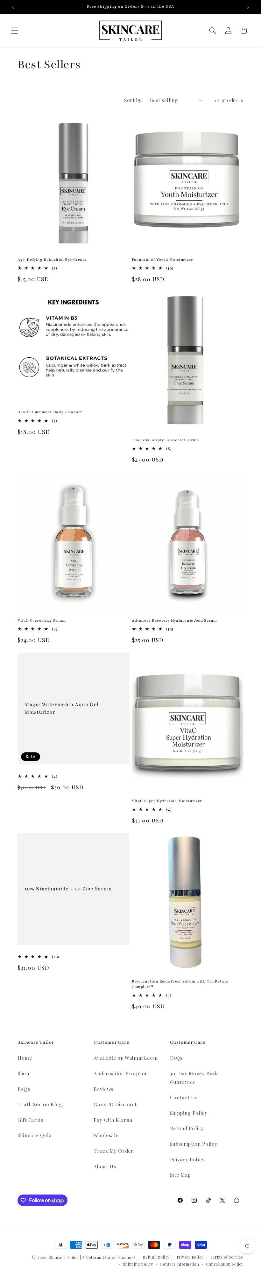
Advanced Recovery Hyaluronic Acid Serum (174, 620)
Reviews (103, 1088)
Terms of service (226, 1257)
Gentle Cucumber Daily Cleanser (50, 411)
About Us (105, 1166)
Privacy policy (190, 1257)
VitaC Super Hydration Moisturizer (167, 800)
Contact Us (184, 1097)
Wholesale (106, 1135)
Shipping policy (138, 1264)
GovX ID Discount (115, 1104)
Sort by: (133, 100)
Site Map (180, 1174)
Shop (23, 1073)
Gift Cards (30, 1119)
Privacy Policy (187, 1159)
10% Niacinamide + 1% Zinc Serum (68, 888)
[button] (14, 30)
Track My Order (113, 1150)
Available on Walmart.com (126, 1057)
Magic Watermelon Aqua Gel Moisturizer (62, 708)
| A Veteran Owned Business (108, 1257)
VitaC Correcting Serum (42, 620)
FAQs (24, 1088)
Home (25, 1057)
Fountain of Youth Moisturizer (162, 259)
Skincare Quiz (35, 1135)
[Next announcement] (248, 7)
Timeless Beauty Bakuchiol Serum (165, 439)
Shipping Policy (189, 1112)
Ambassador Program (121, 1073)
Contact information (179, 1264)
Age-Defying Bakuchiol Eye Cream (52, 259)
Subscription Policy (193, 1143)
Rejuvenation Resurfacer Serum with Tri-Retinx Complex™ (180, 984)
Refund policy (156, 1257)
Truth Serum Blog (40, 1104)
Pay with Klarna (113, 1119)
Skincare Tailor (64, 1257)
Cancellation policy (224, 1264)
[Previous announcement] (13, 7)
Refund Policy (187, 1128)
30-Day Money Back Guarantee (194, 1077)
